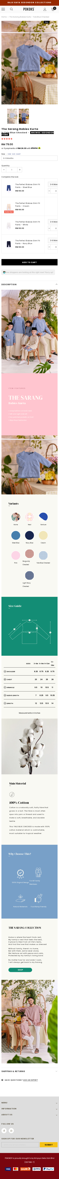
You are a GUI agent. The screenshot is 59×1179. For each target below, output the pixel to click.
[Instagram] (11, 1130)
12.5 (41, 703)
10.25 (52, 695)
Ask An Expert (30, 1080)
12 (36, 703)
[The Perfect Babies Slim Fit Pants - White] (8, 225)
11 (52, 687)
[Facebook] (4, 1130)
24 (41, 679)
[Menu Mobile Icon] (3, 9)
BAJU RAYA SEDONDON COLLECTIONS (29, 2)
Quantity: (5, 165)
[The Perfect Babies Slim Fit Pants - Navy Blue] (8, 244)
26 (52, 679)
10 (41, 687)
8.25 (36, 671)
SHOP (20, 970)
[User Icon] (44, 9)
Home (4, 17)
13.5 (47, 703)
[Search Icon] (11, 9)
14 (52, 703)
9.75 (52, 671)
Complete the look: (10, 177)
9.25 (47, 671)
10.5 (47, 687)
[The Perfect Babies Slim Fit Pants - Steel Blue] (8, 188)
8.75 (41, 671)
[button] (7, 139)
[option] (29, 62)
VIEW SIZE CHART (14, 154)
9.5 (36, 687)
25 (47, 679)
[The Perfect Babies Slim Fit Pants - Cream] (8, 206)
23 (36, 679)
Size (11, 154)
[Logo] (29, 9)
